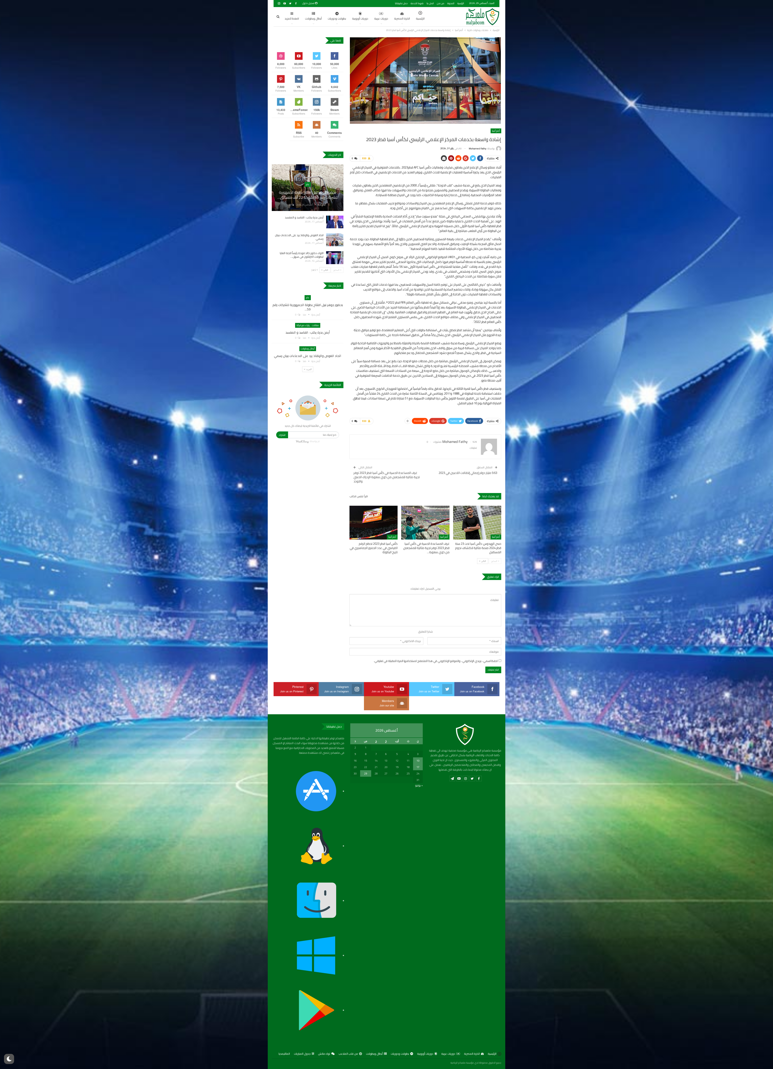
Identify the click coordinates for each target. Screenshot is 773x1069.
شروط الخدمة (417, 3)
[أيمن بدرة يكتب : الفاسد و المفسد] (334, 222)
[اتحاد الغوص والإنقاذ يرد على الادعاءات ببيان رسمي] (334, 239)
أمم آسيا (496, 130)
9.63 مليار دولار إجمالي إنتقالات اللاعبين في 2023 (467, 473)
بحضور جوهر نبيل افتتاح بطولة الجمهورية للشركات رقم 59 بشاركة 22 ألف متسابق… (308, 195)
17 (417, 767)
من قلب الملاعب (348, 1053)
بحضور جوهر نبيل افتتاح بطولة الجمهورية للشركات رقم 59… (308, 307)
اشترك (282, 434)
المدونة (450, 3)
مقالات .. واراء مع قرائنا (308, 325)
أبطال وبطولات (313, 18)
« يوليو (419, 785)
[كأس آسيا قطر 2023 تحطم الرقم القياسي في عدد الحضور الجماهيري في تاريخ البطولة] (373, 522)
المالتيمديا (284, 1053)
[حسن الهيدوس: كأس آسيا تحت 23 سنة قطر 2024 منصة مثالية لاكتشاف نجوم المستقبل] (477, 522)
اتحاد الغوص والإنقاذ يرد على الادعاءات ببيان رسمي (299, 237)
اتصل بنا (430, 3)
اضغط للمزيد (292, 18)
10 (417, 760)
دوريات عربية (381, 18)
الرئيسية (460, 3)
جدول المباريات (302, 1053)
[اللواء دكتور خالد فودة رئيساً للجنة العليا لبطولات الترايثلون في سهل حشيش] (334, 257)
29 (365, 773)
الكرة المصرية (402, 18)
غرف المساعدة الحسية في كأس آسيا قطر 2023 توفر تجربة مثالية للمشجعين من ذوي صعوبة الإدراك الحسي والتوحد (386, 477)
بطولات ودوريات (337, 18)
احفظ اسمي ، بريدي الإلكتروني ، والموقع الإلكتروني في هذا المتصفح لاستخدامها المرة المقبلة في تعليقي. (436, 661)
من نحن (440, 3)
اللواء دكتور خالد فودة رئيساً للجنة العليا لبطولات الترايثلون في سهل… (301, 254)
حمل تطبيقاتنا (401, 3)
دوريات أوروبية (360, 18)
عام (307, 184)
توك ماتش (324, 1053)
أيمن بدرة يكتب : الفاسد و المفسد (304, 217)
